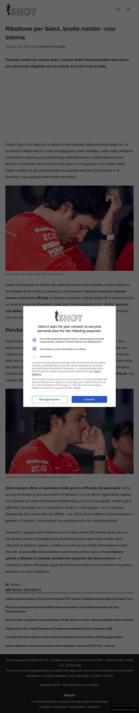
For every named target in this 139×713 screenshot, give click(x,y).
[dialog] (69, 356)
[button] (69, 356)
